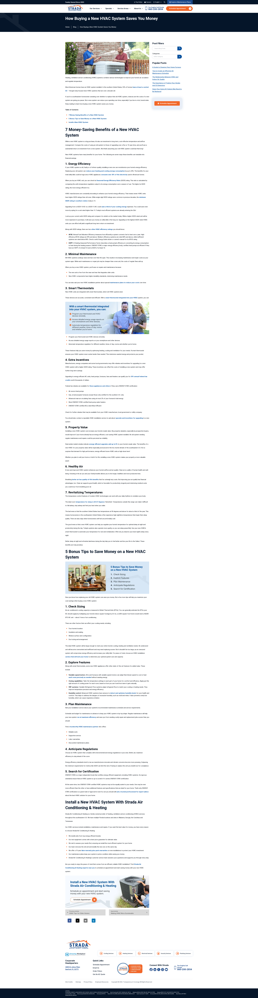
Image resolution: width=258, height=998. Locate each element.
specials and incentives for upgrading (129, 418)
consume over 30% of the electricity (114, 175)
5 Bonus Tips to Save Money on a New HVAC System (88, 119)
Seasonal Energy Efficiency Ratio (108, 180)
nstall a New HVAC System (78, 122)
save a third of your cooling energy (114, 207)
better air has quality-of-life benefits (85, 479)
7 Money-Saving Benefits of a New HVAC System (86, 115)
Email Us (96, 968)
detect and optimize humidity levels (123, 693)
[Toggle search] (164, 2)
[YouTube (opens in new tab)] (166, 969)
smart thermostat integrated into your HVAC (121, 298)
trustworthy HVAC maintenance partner (84, 727)
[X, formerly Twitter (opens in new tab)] (158, 969)
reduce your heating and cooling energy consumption (105, 171)
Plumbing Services (185, 953)
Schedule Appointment (101, 964)
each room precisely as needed (80, 677)
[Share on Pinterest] (103, 920)
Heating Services (128, 953)
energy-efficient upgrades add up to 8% (103, 444)
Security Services (166, 953)
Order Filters (97, 971)
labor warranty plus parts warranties (94, 850)
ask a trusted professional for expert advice (133, 792)
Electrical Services (147, 953)
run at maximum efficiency (86, 717)
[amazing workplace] (75, 954)
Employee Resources (101, 982)
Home (67, 27)
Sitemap (78, 982)
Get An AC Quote (99, 974)
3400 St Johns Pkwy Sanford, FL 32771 (72, 968)
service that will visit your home (76, 657)
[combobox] (167, 57)
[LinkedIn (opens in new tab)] (154, 969)
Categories (156, 53)
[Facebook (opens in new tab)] (151, 969)
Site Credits (69, 982)
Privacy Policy (88, 982)
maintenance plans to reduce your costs (124, 282)
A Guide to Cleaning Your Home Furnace (166, 67)
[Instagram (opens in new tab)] (162, 969)
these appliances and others (99, 386)
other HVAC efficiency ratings (102, 229)
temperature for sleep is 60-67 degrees (90, 502)
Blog (74, 27)
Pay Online (139, 2)
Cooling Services (108, 953)
